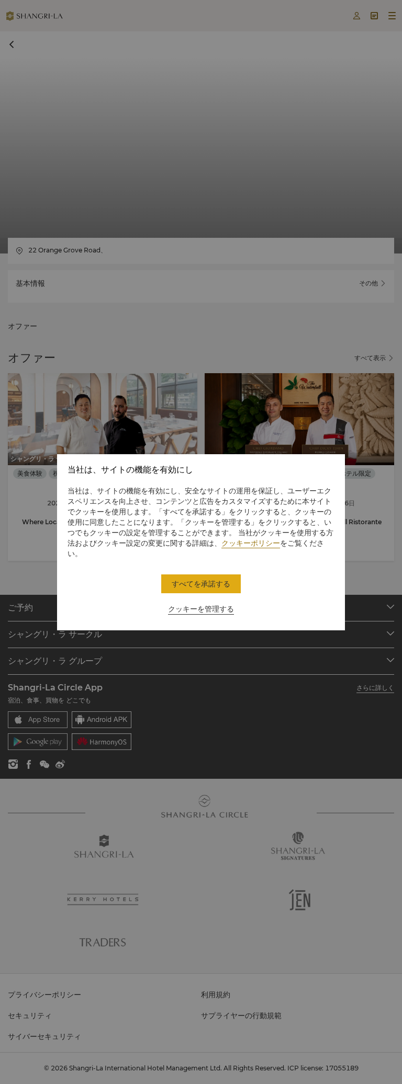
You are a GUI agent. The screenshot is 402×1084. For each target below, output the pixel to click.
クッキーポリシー (250, 543)
